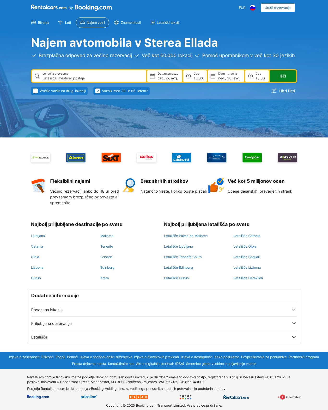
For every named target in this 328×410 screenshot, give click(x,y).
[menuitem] (40, 22)
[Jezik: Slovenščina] (252, 7)
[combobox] (92, 78)
